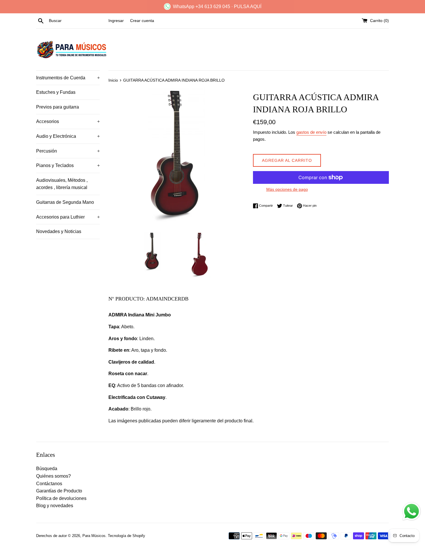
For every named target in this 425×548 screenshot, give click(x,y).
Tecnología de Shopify (126, 536)
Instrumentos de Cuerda (68, 77)
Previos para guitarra (57, 107)
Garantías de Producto (59, 490)
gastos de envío (311, 132)
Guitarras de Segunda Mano (65, 202)
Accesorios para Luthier (68, 217)
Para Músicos (94, 536)
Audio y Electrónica (68, 136)
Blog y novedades (54, 505)
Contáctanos (49, 483)
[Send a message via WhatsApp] (411, 511)
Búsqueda (46, 468)
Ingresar (116, 20)
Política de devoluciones (61, 498)
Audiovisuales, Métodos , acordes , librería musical (62, 184)
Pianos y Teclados (68, 165)
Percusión (68, 151)
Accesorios (68, 121)
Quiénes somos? (53, 476)
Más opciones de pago (287, 189)
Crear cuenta (142, 20)
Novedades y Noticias (58, 231)
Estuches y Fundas (55, 92)
